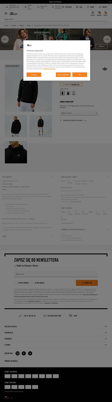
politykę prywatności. (49, 69)
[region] (56, 60)
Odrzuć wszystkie (63, 74)
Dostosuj (34, 74)
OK (80, 74)
